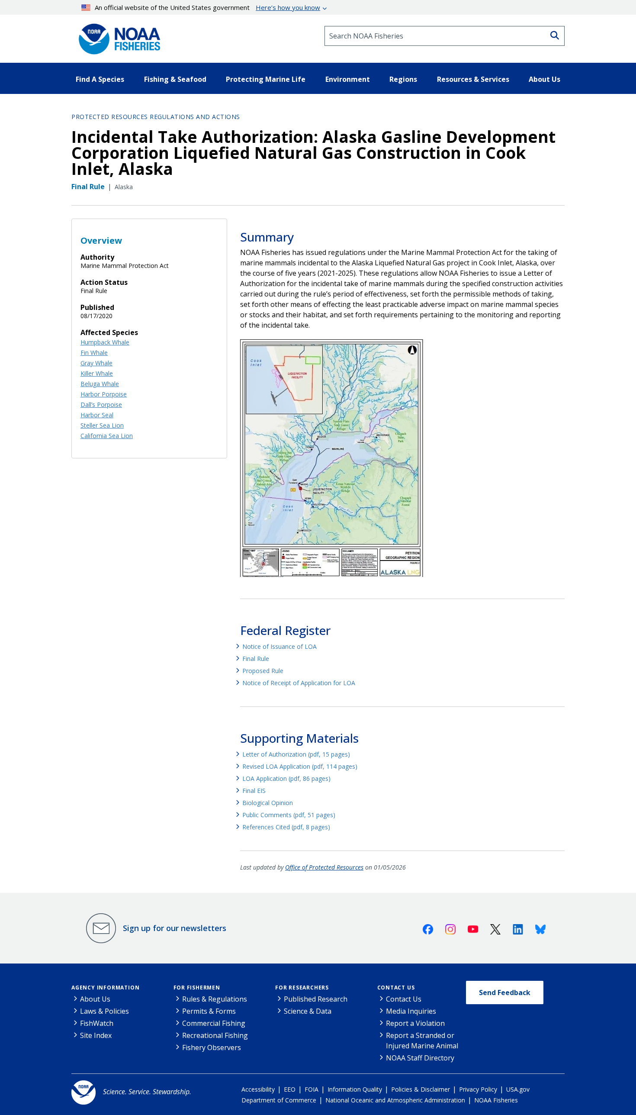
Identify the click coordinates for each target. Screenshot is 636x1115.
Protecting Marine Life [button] (265, 79)
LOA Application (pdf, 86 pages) (286, 778)
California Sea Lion (106, 436)
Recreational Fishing (215, 1035)
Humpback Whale (104, 342)
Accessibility (258, 1089)
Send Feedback (504, 992)
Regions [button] (403, 79)
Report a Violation (415, 1023)
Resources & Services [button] (473, 79)
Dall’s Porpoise (101, 404)
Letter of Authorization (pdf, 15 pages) (296, 754)
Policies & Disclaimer (420, 1089)
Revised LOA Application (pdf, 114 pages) (299, 766)
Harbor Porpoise (103, 394)
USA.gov (518, 1089)
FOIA (311, 1089)
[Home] (116, 36)
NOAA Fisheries (496, 1100)
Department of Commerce (278, 1100)
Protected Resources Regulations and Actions (155, 117)
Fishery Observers (211, 1047)
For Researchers (302, 987)
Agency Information (105, 987)
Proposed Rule (262, 671)
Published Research (315, 999)
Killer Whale (96, 373)
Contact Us (396, 987)
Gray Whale (96, 363)
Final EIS (254, 790)
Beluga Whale (99, 384)
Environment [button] (347, 79)
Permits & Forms (209, 1011)
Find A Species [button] (100, 79)
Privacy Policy (478, 1089)
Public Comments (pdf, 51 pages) (288, 815)
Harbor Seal (96, 415)
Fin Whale (94, 352)
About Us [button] (544, 79)
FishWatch (96, 1023)
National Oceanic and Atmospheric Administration (395, 1100)
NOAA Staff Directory (420, 1058)
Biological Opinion (267, 803)
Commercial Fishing (213, 1023)
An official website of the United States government (207, 7)
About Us (95, 999)
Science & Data (307, 1011)
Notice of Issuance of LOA (279, 646)
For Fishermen (196, 987)
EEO (290, 1089)
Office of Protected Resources (324, 867)
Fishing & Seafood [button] (175, 79)
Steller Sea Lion (102, 425)
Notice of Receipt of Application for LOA (298, 683)
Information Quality (355, 1089)
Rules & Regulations (214, 999)
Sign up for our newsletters (174, 928)
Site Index (96, 1035)
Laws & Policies (104, 1011)
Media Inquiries (411, 1011)
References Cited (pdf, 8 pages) (286, 827)
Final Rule (255, 658)
